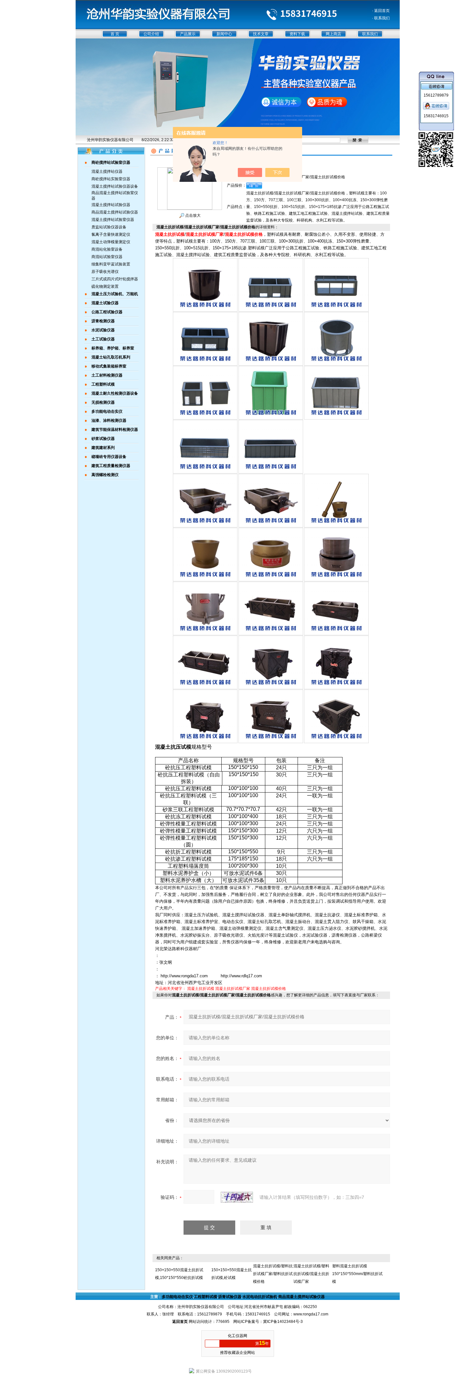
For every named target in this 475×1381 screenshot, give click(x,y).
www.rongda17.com (310, 1314)
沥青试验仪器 (229, 1296)
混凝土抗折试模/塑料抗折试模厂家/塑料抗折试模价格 (273, 1274)
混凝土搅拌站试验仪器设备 (114, 186)
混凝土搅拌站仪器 (106, 171)
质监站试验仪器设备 (108, 227)
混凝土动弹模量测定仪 (110, 242)
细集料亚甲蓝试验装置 (110, 264)
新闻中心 (224, 34)
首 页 (115, 34)
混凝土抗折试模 (200, 988)
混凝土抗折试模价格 (268, 988)
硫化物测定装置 (105, 286)
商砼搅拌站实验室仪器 (110, 179)
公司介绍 (151, 34)
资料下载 (297, 34)
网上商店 (333, 34)
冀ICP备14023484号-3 (283, 1321)
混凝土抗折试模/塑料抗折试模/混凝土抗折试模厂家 (311, 1274)
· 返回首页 (381, 10)
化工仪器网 (237, 1336)
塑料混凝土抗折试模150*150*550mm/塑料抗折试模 (357, 1274)
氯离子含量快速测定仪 (110, 234)
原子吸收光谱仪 (105, 271)
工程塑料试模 (205, 1296)
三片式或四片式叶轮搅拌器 (114, 279)
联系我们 (370, 34)
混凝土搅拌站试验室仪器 (112, 219)
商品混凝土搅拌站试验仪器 (114, 212)
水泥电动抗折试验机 (259, 1296)
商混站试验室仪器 (106, 256)
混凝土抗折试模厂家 (232, 988)
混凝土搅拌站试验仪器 (110, 204)
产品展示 (187, 34)
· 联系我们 (381, 18)
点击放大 (192, 215)
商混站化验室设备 (106, 249)
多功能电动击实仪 (177, 1296)
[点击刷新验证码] (237, 1197)
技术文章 (261, 34)
